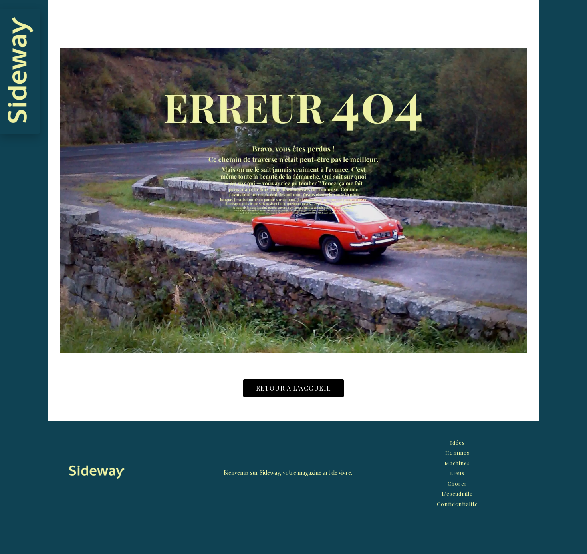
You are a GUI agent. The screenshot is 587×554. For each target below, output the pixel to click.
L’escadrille (457, 493)
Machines (457, 463)
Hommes (457, 452)
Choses (457, 483)
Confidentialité (457, 503)
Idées (457, 442)
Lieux (457, 473)
